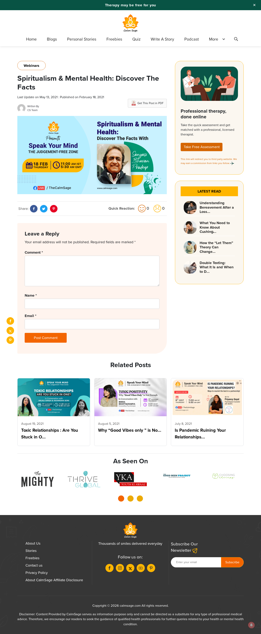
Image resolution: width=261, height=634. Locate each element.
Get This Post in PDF (150, 103)
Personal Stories (81, 39)
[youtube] (141, 568)
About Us (32, 543)
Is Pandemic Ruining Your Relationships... (200, 433)
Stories (30, 550)
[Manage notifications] (251, 625)
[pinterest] (10, 340)
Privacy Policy (36, 572)
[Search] (236, 39)
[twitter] (10, 330)
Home (31, 39)
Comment (34, 252)
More (213, 39)
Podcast (191, 39)
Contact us (33, 565)
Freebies (114, 39)
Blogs (52, 39)
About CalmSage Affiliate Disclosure (54, 580)
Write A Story (162, 39)
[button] (121, 499)
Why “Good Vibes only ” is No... (129, 430)
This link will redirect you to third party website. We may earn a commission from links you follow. (209, 161)
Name (31, 295)
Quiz (136, 39)
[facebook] (10, 321)
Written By (33, 106)
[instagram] (120, 568)
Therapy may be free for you (130, 5)
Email (30, 315)
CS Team (32, 110)
